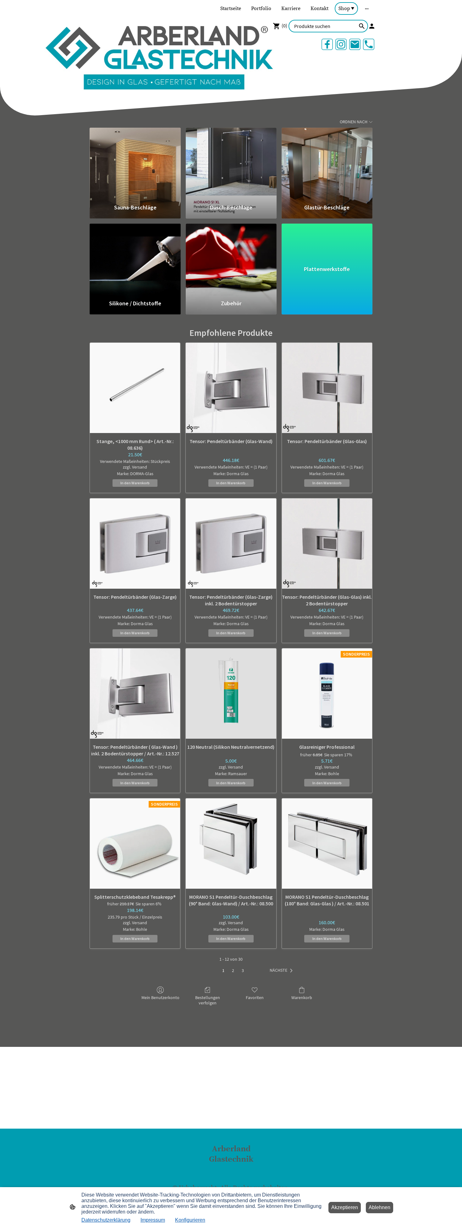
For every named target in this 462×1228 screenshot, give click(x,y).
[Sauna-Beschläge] (135, 163)
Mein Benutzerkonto (160, 997)
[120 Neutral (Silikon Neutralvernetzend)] (231, 693)
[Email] (354, 44)
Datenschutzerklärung (105, 1220)
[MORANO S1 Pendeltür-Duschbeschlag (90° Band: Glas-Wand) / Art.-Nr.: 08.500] (231, 843)
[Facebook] (327, 44)
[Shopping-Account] (372, 26)
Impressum (152, 1220)
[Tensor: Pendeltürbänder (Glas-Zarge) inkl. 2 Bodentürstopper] (231, 543)
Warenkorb (301, 997)
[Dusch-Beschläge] (231, 163)
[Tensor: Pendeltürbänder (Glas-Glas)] (327, 388)
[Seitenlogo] (231, 1170)
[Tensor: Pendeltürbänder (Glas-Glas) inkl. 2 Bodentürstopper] (327, 543)
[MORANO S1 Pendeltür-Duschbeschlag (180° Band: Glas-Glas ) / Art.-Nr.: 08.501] (327, 843)
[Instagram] (341, 44)
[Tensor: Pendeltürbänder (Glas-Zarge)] (135, 543)
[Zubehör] (231, 259)
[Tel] (368, 44)
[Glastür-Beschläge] (327, 163)
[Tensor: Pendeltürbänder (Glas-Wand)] (231, 388)
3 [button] (243, 970)
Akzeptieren (344, 1207)
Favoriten (255, 997)
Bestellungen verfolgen (207, 1000)
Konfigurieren (190, 1220)
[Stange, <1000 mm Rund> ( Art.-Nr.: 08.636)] (135, 388)
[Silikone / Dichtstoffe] (135, 259)
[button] (282, 970)
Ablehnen (379, 1207)
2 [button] (233, 970)
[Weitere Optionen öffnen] (366, 8)
